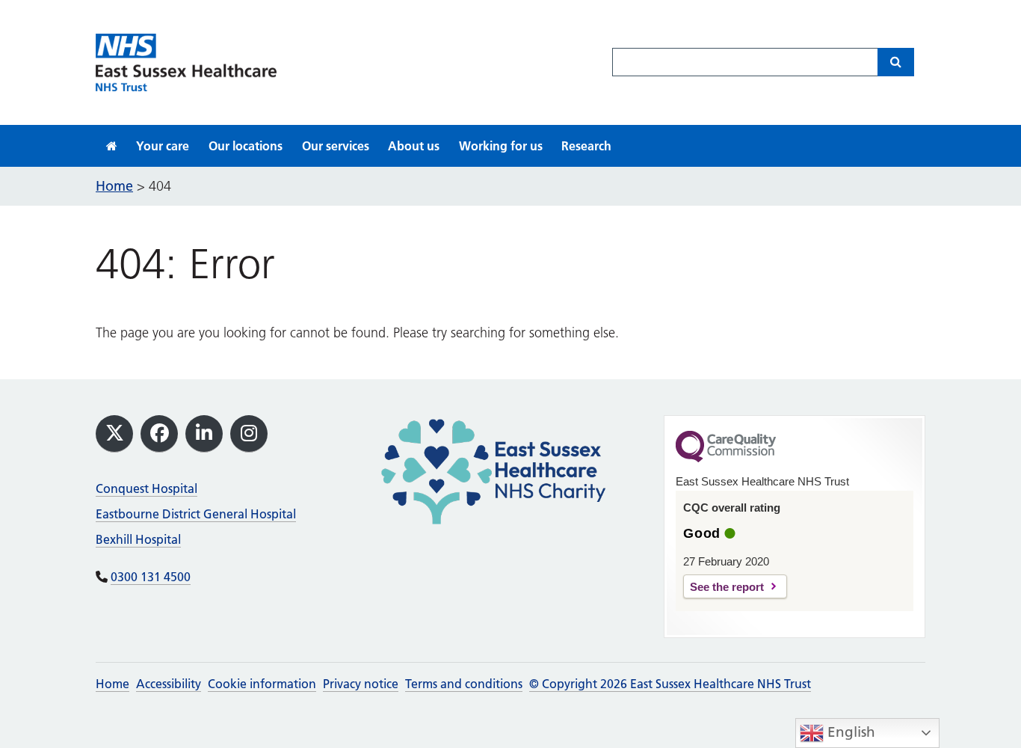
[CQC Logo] (726, 459)
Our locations (246, 145)
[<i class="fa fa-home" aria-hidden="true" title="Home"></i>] (111, 146)
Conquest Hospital (146, 488)
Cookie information (262, 683)
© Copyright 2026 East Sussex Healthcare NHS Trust (670, 683)
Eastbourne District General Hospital (196, 513)
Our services (335, 145)
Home (112, 683)
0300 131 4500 (151, 576)
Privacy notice (360, 683)
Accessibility (168, 683)
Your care (162, 145)
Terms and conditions (463, 683)
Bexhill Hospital (138, 539)
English (849, 732)
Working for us (501, 145)
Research (586, 145)
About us (413, 145)
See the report (727, 586)
